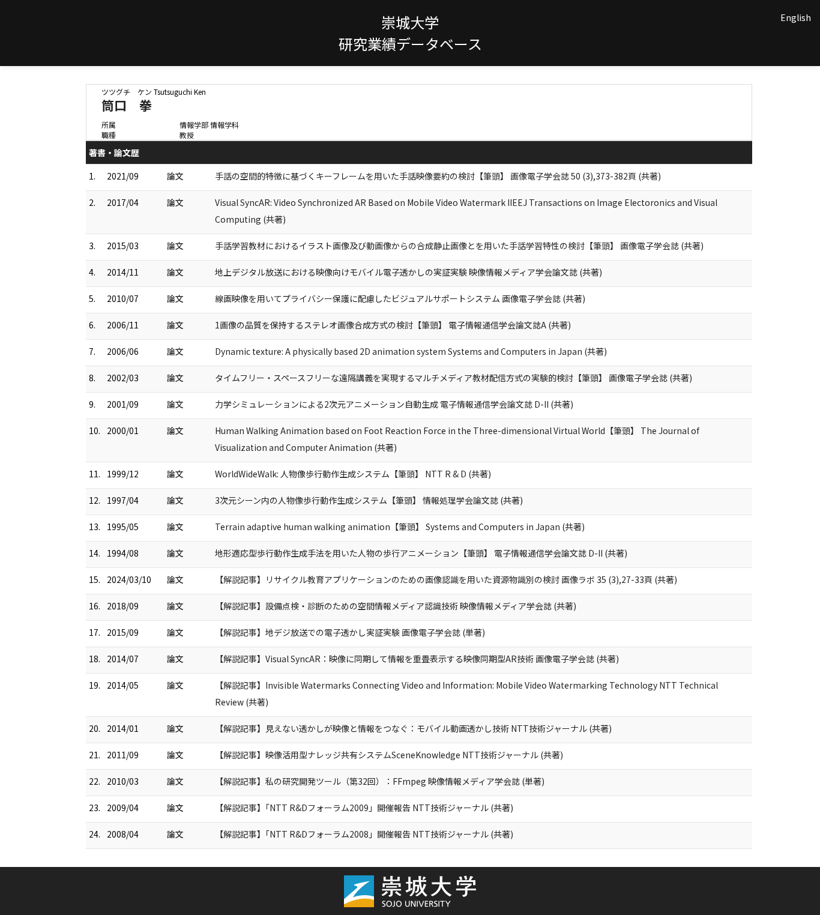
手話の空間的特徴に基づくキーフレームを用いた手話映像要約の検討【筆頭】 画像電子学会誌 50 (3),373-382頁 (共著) (438, 176)
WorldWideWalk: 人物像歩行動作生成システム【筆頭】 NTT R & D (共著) (353, 474)
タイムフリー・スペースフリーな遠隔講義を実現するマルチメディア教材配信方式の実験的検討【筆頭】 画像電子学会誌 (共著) (453, 378)
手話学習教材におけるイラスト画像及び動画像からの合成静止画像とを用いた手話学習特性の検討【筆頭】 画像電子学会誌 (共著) (459, 246)
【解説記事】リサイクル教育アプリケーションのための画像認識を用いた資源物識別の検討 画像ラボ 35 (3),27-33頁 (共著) (446, 579)
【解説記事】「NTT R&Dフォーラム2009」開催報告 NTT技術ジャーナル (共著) (364, 808)
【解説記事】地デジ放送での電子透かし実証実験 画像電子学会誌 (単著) (350, 632)
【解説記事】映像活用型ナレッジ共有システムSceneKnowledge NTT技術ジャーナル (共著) (389, 755)
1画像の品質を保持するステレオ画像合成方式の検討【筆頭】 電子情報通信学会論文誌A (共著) (393, 325)
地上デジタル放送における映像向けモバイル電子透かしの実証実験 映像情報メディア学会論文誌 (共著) (408, 272)
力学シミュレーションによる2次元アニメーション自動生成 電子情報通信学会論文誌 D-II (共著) (394, 404)
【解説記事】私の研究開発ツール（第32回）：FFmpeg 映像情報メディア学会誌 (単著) (379, 781)
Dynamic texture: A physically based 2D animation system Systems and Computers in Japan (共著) (411, 351)
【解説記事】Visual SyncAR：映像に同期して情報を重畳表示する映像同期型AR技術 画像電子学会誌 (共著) (417, 659)
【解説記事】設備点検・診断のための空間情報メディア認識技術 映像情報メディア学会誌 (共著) (395, 606)
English (795, 17)
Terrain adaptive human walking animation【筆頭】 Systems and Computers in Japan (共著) (400, 527)
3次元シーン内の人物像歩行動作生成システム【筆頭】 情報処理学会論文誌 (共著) (369, 500)
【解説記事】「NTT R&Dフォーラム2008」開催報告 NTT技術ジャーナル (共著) (364, 834)
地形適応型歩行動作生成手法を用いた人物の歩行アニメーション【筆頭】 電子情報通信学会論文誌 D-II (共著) (421, 553)
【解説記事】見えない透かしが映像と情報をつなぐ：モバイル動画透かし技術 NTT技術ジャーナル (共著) (413, 728)
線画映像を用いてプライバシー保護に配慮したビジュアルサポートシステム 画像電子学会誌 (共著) (400, 298)
